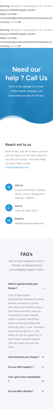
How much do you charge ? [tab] (23, 357)
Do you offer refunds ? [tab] (20, 391)
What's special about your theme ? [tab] (23, 286)
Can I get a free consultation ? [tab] (24, 379)
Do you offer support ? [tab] (21, 367)
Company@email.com (17, 167)
